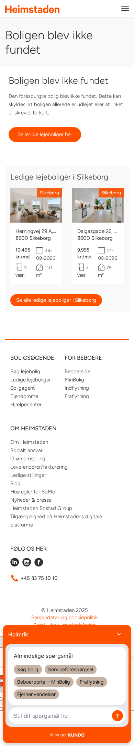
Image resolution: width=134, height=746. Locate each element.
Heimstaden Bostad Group (41, 508)
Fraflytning (77, 396)
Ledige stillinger (28, 475)
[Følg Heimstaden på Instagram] (26, 565)
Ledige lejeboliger (30, 380)
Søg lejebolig (25, 371)
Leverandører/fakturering (39, 467)
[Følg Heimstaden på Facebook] (38, 565)
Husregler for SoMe (32, 492)
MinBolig (74, 380)
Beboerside (77, 371)
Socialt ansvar (26, 450)
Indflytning (77, 388)
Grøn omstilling (27, 459)
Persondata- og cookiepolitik (64, 617)
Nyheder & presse (31, 500)
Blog (15, 483)
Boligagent (22, 388)
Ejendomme (24, 396)
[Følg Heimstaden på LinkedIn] (14, 565)
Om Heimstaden (29, 442)
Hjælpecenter (26, 404)
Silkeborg (49, 192)
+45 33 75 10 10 (39, 578)
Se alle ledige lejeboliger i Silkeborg (56, 300)
